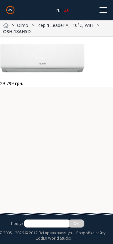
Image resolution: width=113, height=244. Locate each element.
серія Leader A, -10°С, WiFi (65, 25)
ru (58, 10)
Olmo (22, 25)
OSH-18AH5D (17, 31)
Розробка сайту (90, 233)
